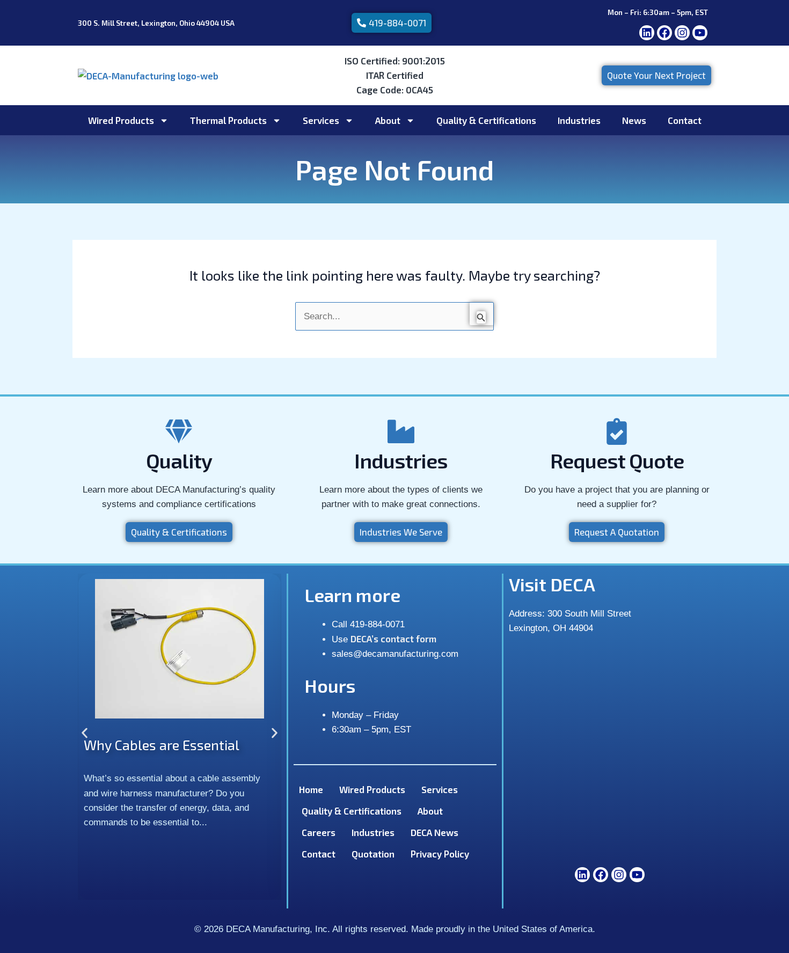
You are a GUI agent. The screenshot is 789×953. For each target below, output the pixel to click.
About (387, 120)
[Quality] (178, 431)
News (634, 120)
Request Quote (617, 460)
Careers (318, 832)
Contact (685, 120)
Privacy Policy (440, 853)
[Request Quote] (616, 431)
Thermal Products (228, 120)
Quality (179, 460)
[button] (84, 732)
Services (321, 120)
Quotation (373, 853)
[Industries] (401, 431)
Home (311, 789)
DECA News (434, 832)
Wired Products (121, 120)
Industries (579, 120)
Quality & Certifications (486, 120)
